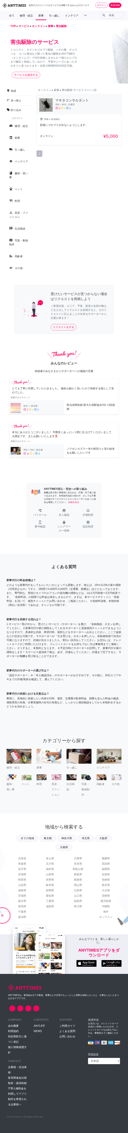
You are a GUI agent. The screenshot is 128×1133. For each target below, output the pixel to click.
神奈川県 (66, 838)
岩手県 (22, 869)
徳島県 (78, 901)
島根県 (78, 879)
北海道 (22, 858)
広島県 (78, 890)
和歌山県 (78, 869)
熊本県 (106, 885)
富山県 (50, 858)
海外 (105, 911)
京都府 (64, 847)
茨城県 (22, 895)
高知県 (106, 863)
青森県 (22, 863)
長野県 (50, 879)
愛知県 (50, 895)
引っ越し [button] (54, 15)
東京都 (48, 838)
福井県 (50, 869)
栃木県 (22, 901)
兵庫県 (78, 858)
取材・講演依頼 (17, 1083)
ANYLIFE (39, 1025)
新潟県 (22, 917)
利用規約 (13, 1031)
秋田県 (22, 879)
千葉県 (22, 911)
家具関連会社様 (17, 1077)
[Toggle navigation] (123, 5)
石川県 (50, 863)
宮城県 (22, 874)
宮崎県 (106, 895)
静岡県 (50, 890)
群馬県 (22, 906)
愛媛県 (106, 858)
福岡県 (106, 869)
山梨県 (50, 874)
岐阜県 (50, 885)
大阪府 (103, 838)
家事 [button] (41, 15)
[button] (40, 513)
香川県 (78, 906)
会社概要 (13, 1025)
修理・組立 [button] (26, 15)
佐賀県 (106, 874)
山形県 (22, 885)
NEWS (38, 1031)
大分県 (106, 890)
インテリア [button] (71, 15)
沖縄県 (106, 906)
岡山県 (78, 885)
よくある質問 (67, 1031)
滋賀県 (50, 906)
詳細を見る (73, 502)
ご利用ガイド (67, 1025)
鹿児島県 (105, 901)
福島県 (22, 890)
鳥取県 (78, 874)
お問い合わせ (67, 1036)
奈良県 (78, 863)
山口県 (78, 895)
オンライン (105, 917)
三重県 (50, 901)
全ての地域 (27, 838)
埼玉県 (86, 838)
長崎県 (106, 879)
